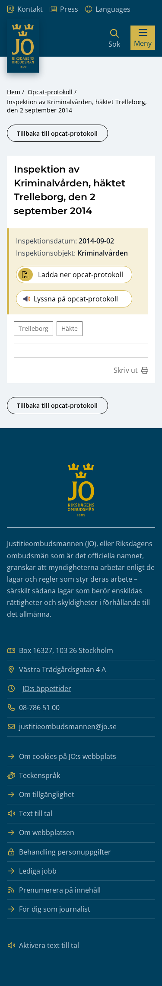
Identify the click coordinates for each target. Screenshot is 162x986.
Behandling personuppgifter (65, 852)
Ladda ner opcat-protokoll (80, 274)
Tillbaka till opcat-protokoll (57, 133)
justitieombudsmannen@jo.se (68, 726)
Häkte (69, 328)
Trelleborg (33, 328)
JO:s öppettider (46, 688)
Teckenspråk (39, 775)
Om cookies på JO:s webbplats (67, 756)
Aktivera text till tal (49, 945)
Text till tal (35, 813)
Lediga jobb (38, 871)
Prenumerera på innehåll (60, 890)
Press (69, 9)
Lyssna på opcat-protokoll (76, 299)
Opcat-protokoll (50, 92)
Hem (13, 92)
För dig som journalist (54, 909)
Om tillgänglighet (46, 794)
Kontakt (30, 9)
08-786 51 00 (39, 707)
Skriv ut (126, 370)
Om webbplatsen (46, 832)
